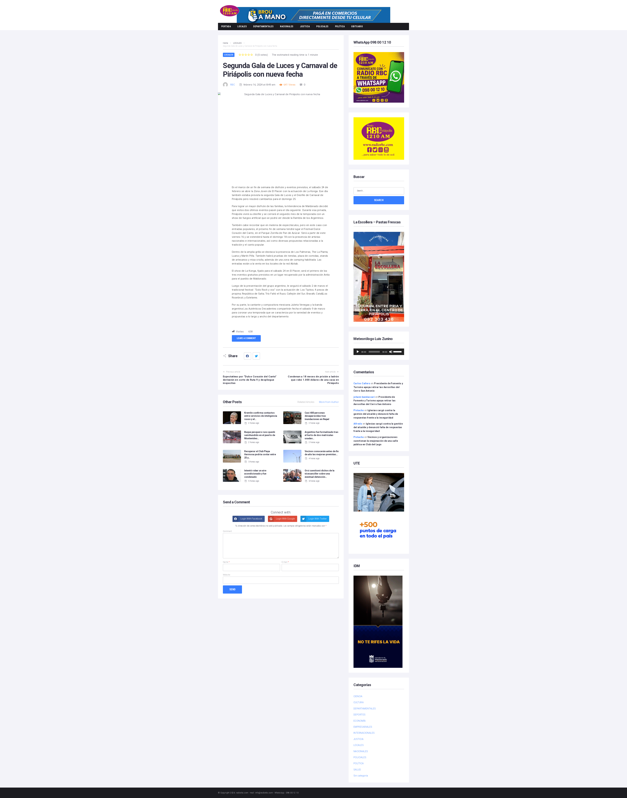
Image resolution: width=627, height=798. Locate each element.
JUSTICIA (305, 26)
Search (379, 200)
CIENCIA (358, 696)
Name (226, 562)
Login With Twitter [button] (317, 518)
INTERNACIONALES (364, 733)
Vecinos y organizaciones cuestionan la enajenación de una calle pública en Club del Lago (376, 441)
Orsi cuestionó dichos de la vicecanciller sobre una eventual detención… (319, 473)
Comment (227, 531)
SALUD (357, 769)
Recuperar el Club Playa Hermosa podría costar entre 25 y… (260, 454)
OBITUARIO (357, 26)
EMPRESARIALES (363, 727)
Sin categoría (361, 775)
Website (226, 575)
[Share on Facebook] (247, 356)
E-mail (285, 562)
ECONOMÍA (360, 721)
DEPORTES (360, 714)
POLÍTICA (340, 26)
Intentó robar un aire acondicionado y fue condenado (255, 473)
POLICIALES (322, 26)
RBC (232, 84)
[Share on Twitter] (256, 356)
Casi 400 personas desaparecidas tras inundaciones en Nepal (317, 415)
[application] (379, 352)
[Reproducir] (357, 351)
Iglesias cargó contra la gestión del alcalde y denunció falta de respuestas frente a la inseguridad (376, 414)
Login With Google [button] (285, 518)
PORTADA (226, 26)
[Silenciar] (390, 351)
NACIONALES (286, 26)
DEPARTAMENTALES (263, 26)
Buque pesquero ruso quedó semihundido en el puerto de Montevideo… (259, 435)
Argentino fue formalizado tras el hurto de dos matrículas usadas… (321, 435)
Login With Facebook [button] (251, 518)
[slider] (397, 351)
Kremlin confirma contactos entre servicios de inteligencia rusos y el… (260, 415)
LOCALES (242, 26)
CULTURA (359, 702)
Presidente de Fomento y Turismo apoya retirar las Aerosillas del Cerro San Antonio (378, 387)
